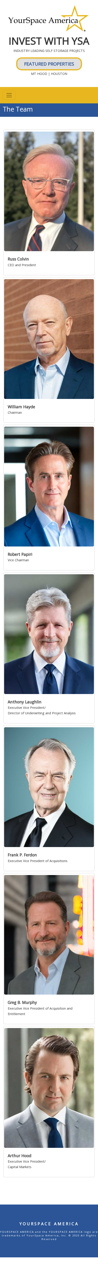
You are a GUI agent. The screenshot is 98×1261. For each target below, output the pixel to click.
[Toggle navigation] (9, 95)
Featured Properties (49, 64)
